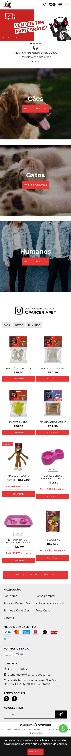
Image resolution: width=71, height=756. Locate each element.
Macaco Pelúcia (18, 475)
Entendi (35, 751)
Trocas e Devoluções (17, 603)
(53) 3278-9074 (17, 669)
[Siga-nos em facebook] (14, 698)
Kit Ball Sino (53, 539)
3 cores (53, 470)
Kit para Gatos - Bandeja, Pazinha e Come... (18, 541)
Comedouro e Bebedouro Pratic (53, 477)
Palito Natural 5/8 (52, 368)
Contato (9, 617)
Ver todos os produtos (35, 574)
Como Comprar (45, 596)
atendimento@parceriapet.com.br (29, 674)
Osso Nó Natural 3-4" (18, 368)
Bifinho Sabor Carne (53, 422)
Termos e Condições (16, 610)
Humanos (34, 325)
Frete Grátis (43, 610)
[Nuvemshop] (36, 726)
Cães (7, 325)
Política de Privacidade (50, 603)
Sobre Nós (10, 596)
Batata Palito (18, 422)
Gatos (19, 325)
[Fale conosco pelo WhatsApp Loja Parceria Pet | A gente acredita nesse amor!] (63, 728)
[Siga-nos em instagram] (6, 698)
